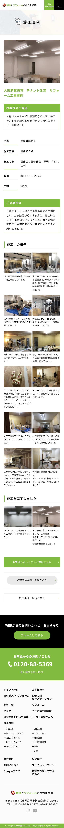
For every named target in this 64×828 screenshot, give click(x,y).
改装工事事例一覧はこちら (32, 580)
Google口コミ (12, 771)
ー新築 (35, 750)
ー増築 (35, 746)
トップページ (11, 689)
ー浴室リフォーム (12, 737)
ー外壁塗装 (37, 737)
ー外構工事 (9, 728)
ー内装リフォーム (12, 746)
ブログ (7, 710)
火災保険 (37, 758)
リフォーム (38, 705)
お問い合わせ (11, 765)
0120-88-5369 (23, 804)
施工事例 (9, 723)
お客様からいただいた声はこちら (32, 562)
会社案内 (9, 758)
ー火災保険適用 (39, 742)
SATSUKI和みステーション (42, 697)
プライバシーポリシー (44, 765)
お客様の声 (38, 689)
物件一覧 (9, 705)
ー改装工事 (37, 728)
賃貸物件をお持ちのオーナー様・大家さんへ (28, 717)
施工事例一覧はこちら (32, 598)
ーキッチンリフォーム (13, 733)
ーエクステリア (39, 733)
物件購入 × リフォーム (16, 695)
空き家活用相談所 (42, 710)
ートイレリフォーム (12, 742)
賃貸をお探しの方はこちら (43, 772)
